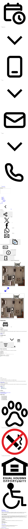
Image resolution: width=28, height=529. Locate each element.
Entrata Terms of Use (4, 527)
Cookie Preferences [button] (4, 510)
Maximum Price (2, 352)
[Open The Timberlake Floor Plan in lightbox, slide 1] (15, 289)
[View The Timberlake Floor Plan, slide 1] (12, 306)
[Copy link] (15, 242)
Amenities (3, 198)
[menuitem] (15, 197)
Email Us (5, 393)
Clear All (1, 355)
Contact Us (1, 386)
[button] (15, 426)
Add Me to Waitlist (2, 382)
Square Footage (2, 353)
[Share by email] (7, 238)
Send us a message (4, 524)
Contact (2, 199)
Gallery (2, 197)
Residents (4, 201)
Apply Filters (7, 355)
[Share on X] (7, 222)
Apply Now (1, 203)
